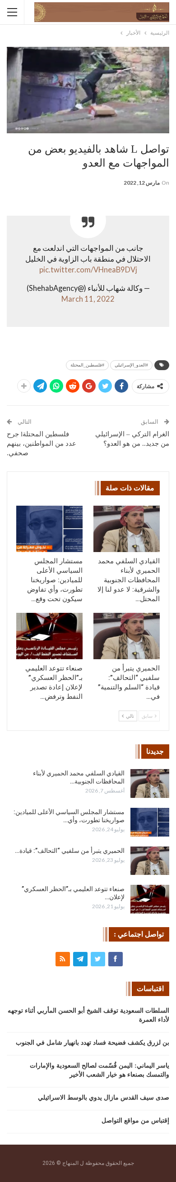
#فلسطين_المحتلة (87, 364)
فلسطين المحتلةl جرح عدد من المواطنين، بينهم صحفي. (41, 443)
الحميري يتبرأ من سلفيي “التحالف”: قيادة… (70, 850)
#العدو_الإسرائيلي (131, 364)
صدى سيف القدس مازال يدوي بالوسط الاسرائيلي (103, 1097)
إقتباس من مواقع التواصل (135, 1120)
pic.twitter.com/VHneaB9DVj (88, 269)
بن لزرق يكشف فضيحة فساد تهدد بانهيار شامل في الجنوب (92, 1042)
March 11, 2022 (88, 298)
